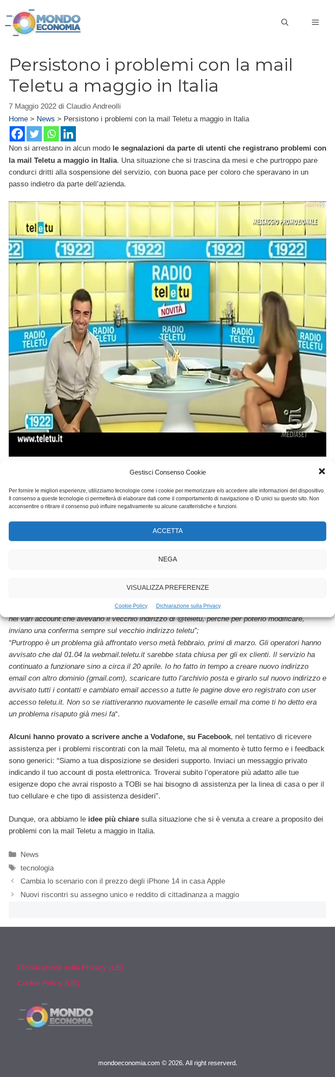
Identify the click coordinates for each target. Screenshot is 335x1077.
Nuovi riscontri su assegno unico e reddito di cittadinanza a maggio (130, 895)
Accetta (168, 530)
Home (18, 119)
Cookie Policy (131, 606)
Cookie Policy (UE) (48, 983)
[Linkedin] (68, 133)
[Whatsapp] (51, 133)
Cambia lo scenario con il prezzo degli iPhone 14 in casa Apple (123, 881)
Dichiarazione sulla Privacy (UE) (70, 967)
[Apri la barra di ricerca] (285, 23)
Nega (167, 559)
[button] (322, 472)
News (46, 119)
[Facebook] (17, 133)
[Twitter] (34, 133)
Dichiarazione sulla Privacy (188, 606)
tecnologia (37, 868)
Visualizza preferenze (167, 587)
